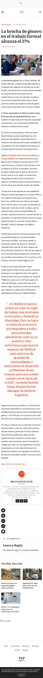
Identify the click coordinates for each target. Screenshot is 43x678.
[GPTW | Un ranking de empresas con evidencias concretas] (10, 598)
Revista (25, 650)
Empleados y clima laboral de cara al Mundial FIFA (30, 585)
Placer (17, 650)
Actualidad (15, 646)
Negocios (35, 646)
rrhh (23, 464)
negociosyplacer (9, 46)
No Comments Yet (13, 539)
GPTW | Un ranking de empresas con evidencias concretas (10, 609)
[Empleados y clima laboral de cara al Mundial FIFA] (32, 574)
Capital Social (6, 24)
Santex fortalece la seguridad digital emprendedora (9, 585)
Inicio (6, 646)
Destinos (25, 646)
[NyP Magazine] (21, 12)
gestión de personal (13, 464)
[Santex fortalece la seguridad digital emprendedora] (10, 574)
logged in (18, 550)
